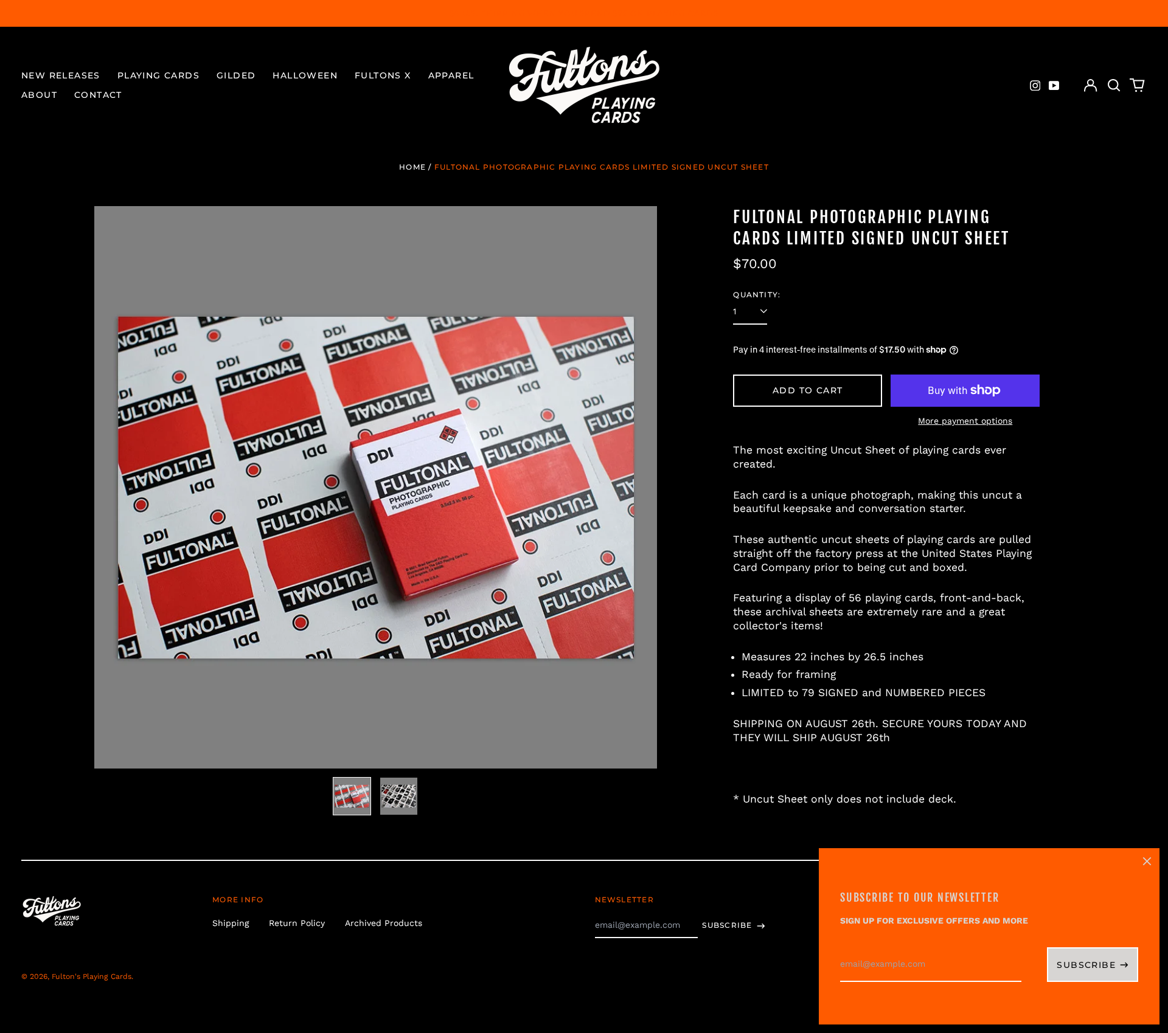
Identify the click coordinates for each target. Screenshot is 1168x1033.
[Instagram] (1035, 85)
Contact (98, 94)
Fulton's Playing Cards (91, 976)
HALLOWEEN (305, 75)
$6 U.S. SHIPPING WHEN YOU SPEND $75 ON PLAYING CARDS (584, 13)
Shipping (230, 923)
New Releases (60, 75)
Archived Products (383, 923)
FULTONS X (383, 75)
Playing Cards (158, 75)
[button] (1114, 85)
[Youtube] (1054, 85)
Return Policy (297, 923)
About (39, 94)
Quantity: (756, 294)
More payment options (965, 421)
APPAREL (451, 75)
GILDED (236, 75)
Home (412, 166)
